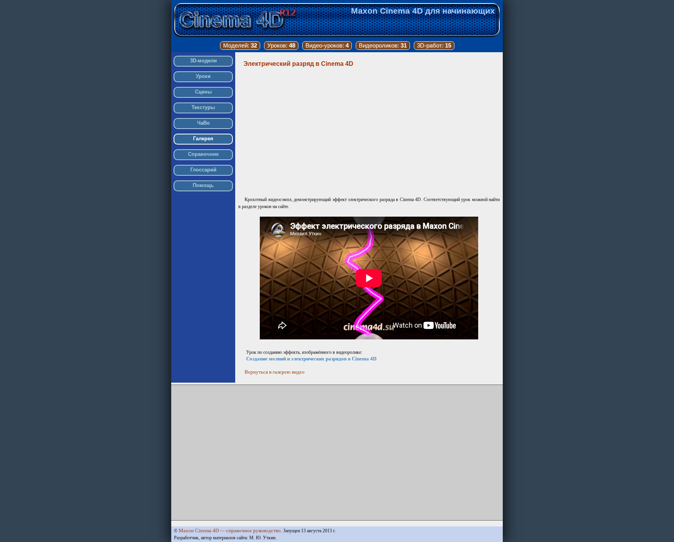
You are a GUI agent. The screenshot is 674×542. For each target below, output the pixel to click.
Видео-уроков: (327, 45)
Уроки (203, 76)
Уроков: (281, 45)
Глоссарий (203, 170)
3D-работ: (434, 45)
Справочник (203, 154)
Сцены (203, 92)
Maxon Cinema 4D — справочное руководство (230, 530)
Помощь (203, 185)
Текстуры (203, 107)
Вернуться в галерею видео (275, 372)
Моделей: (240, 45)
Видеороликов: (383, 45)
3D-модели (203, 61)
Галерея (203, 138)
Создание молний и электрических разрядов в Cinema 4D (311, 359)
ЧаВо (203, 123)
